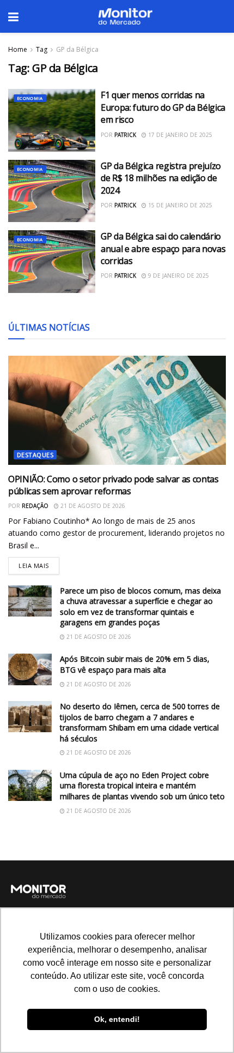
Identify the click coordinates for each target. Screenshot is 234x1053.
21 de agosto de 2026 (92, 506)
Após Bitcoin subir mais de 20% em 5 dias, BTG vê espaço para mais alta (135, 664)
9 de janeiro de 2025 (177, 275)
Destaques (35, 455)
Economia (30, 98)
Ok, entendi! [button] (117, 1019)
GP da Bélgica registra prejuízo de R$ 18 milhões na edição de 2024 (161, 178)
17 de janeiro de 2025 (179, 135)
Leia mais (39, 563)
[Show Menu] (13, 16)
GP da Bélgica (77, 49)
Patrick (125, 135)
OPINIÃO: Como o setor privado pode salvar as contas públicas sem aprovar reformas (113, 485)
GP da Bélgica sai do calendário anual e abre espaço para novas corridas (163, 248)
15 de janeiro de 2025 (179, 205)
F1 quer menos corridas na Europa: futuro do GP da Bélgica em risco (163, 107)
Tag (41, 49)
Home (17, 49)
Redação (35, 506)
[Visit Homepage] (125, 16)
